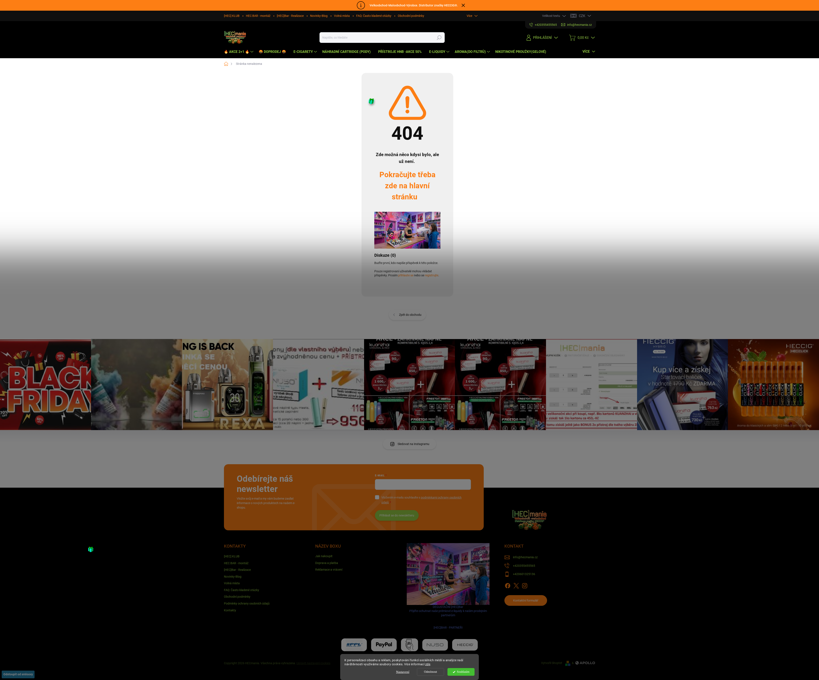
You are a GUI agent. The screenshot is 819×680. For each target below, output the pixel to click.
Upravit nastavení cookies (313, 663)
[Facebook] (507, 585)
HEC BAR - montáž (258, 15)
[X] (516, 585)
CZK (582, 16)
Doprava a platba (326, 563)
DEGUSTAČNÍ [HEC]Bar (448, 617)
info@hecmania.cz (525, 557)
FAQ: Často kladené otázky (373, 15)
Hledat (439, 37)
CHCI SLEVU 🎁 (814, 458)
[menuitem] (239, 51)
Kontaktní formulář (525, 600)
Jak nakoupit (324, 556)
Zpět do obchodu (410, 314)
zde (427, 664)
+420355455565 (524, 565)
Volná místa (342, 15)
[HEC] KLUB (232, 15)
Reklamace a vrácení (328, 569)
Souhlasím (463, 671)
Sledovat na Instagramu (413, 444)
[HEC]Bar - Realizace (290, 15)
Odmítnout (430, 671)
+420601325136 (524, 574)
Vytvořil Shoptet (551, 663)
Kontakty (230, 610)
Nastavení (402, 672)
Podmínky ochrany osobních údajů (247, 603)
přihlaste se (405, 275)
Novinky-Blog (319, 15)
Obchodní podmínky (411, 15)
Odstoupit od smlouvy (18, 674)
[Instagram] (524, 585)
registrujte (431, 275)
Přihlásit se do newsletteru (396, 515)
